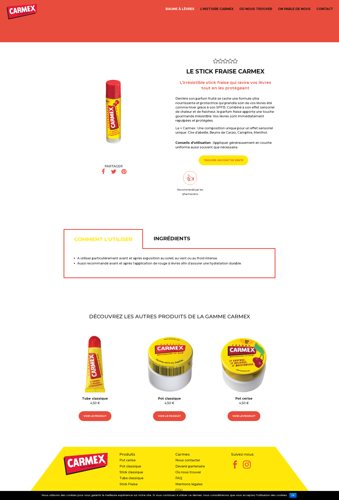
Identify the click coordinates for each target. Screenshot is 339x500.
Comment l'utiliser (103, 239)
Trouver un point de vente (223, 160)
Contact (324, 9)
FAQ (178, 478)
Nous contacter (187, 460)
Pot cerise (127, 460)
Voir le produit (95, 416)
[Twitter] (114, 172)
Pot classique (130, 466)
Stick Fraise (128, 484)
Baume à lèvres (180, 9)
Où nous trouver (255, 9)
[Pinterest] (124, 172)
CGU (178, 490)
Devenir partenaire (190, 466)
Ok (293, 495)
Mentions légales (189, 484)
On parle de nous (294, 9)
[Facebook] (103, 172)
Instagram (247, 462)
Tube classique (131, 478)
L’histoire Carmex (216, 9)
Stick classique (131, 472)
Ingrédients (172, 238)
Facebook (235, 462)
